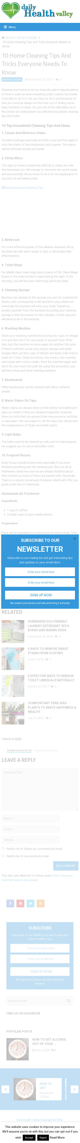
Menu (12, 27)
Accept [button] (29, 1137)
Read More (57, 1137)
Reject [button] (43, 1137)
